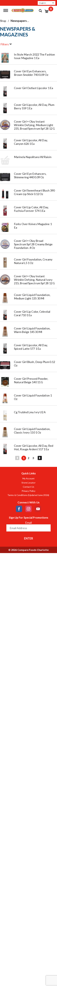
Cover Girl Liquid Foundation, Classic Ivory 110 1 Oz (32, 430)
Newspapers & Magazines (27, 21)
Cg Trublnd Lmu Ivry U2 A (30, 412)
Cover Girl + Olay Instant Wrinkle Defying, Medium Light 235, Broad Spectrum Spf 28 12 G (34, 125)
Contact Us (28, 487)
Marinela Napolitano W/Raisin (32, 157)
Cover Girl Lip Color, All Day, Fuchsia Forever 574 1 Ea (31, 208)
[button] (46, 3)
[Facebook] (19, 509)
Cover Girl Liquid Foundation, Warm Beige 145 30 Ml (32, 330)
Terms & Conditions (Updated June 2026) (28, 495)
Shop (3, 21)
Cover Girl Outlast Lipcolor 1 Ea (33, 88)
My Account (28, 478)
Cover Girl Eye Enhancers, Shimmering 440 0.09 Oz (30, 175)
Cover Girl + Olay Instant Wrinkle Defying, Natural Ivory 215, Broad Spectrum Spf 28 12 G (34, 279)
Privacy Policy (28, 491)
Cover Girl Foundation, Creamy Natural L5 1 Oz (33, 261)
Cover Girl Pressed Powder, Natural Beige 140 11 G (31, 380)
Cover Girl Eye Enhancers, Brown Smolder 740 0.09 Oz (31, 72)
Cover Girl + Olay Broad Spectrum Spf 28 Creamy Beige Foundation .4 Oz (33, 244)
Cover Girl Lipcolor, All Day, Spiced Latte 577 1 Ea (31, 346)
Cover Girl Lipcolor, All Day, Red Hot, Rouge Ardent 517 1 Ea (33, 447)
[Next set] (39, 458)
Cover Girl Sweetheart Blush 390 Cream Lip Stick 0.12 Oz (34, 192)
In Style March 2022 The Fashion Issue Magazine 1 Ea (34, 56)
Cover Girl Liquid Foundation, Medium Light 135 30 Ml (32, 296)
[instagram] (28, 509)
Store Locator (28, 482)
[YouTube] (38, 509)
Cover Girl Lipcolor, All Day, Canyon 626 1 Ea (31, 141)
